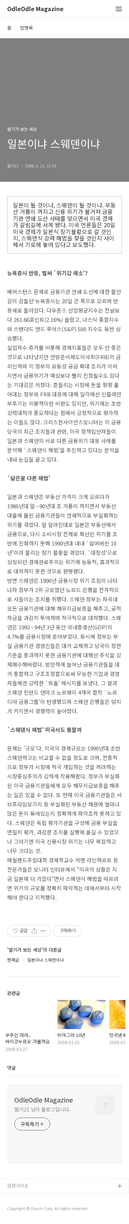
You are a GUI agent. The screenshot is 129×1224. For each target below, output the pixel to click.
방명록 (26, 27)
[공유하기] (34, 930)
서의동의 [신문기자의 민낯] (34, 1198)
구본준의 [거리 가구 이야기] (35, 1209)
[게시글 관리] (43, 930)
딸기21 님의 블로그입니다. (42, 1109)
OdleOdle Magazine (35, 9)
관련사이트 (18, 1185)
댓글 (11, 1067)
